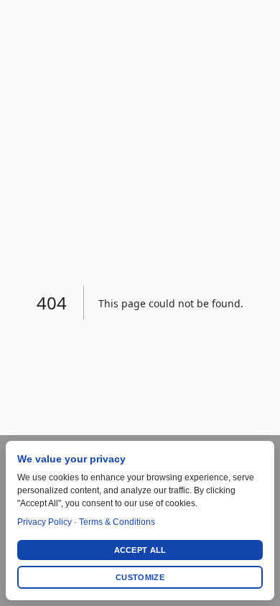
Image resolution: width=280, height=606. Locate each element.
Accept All (140, 550)
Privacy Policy (44, 522)
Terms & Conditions (117, 522)
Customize (140, 577)
